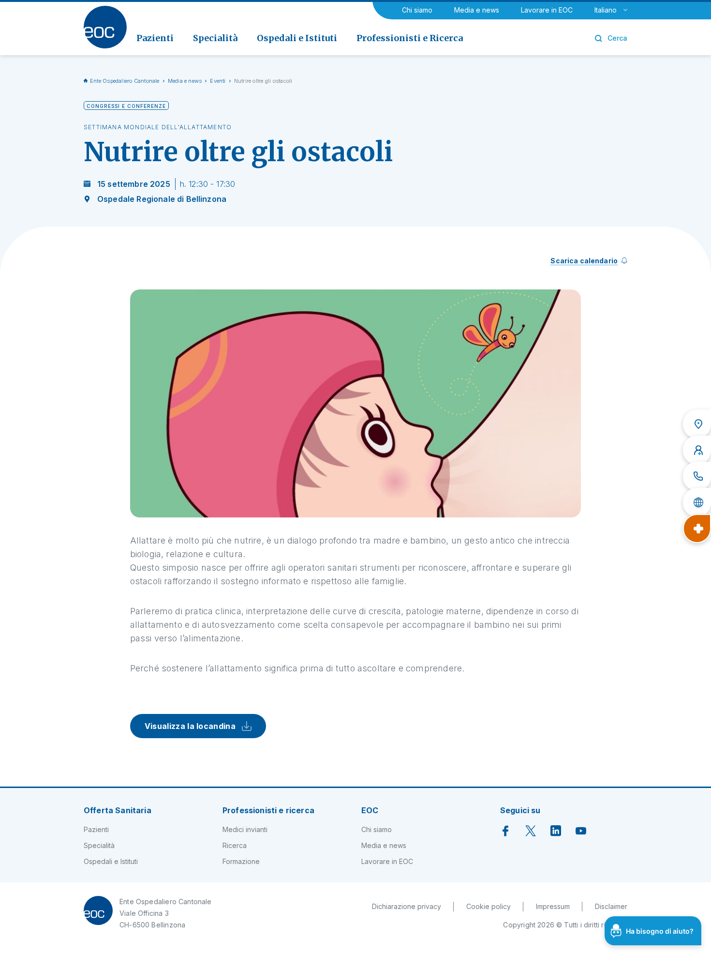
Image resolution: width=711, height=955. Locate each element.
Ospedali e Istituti (111, 861)
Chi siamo (417, 10)
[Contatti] (697, 476)
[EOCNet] (697, 502)
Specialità (99, 845)
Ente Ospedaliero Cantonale (125, 80)
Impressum (553, 906)
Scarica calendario (584, 261)
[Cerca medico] (697, 450)
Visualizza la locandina (193, 726)
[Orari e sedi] (697, 424)
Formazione (241, 861)
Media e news (476, 10)
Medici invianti (244, 829)
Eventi (217, 80)
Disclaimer (611, 906)
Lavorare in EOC (547, 10)
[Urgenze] (697, 528)
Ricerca (234, 845)
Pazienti (96, 829)
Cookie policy (488, 906)
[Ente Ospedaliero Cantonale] (105, 27)
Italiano (605, 10)
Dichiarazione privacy (406, 906)
